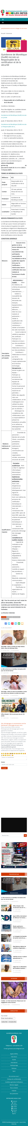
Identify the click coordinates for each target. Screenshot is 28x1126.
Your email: (4, 1016)
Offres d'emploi (16, 617)
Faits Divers (14, 1056)
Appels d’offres (14, 1054)
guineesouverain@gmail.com (16, 1048)
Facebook (14, 1101)
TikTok (14, 1111)
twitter (14, 1103)
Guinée (14, 1059)
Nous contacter (14, 1088)
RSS (15, 1113)
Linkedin (15, 1106)
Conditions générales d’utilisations (14, 1082)
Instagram (14, 1104)
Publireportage (5, 619)
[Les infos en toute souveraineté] (14, 13)
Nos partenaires (14, 1093)
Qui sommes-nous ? (14, 1076)
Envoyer (4, 768)
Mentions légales (14, 1085)
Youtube (15, 1108)
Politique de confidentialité (14, 1079)
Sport (14, 1071)
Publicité (14, 1090)
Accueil (3, 33)
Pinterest (15, 1110)
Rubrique (14, 1068)
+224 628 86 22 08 (17, 1045)
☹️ (9, 753)
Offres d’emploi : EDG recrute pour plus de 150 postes (19, 907)
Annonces (9, 33)
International (14, 1062)
